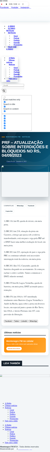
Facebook (31, 205)
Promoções (18, 45)
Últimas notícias (10, 61)
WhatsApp (20, 205)
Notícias (12, 33)
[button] (9, 53)
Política (12, 414)
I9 (15, 449)
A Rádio (8, 403)
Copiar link (9, 211)
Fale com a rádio (11, 48)
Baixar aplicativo (14, 348)
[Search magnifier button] (4, 91)
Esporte (13, 416)
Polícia (12, 412)
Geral (12, 410)
